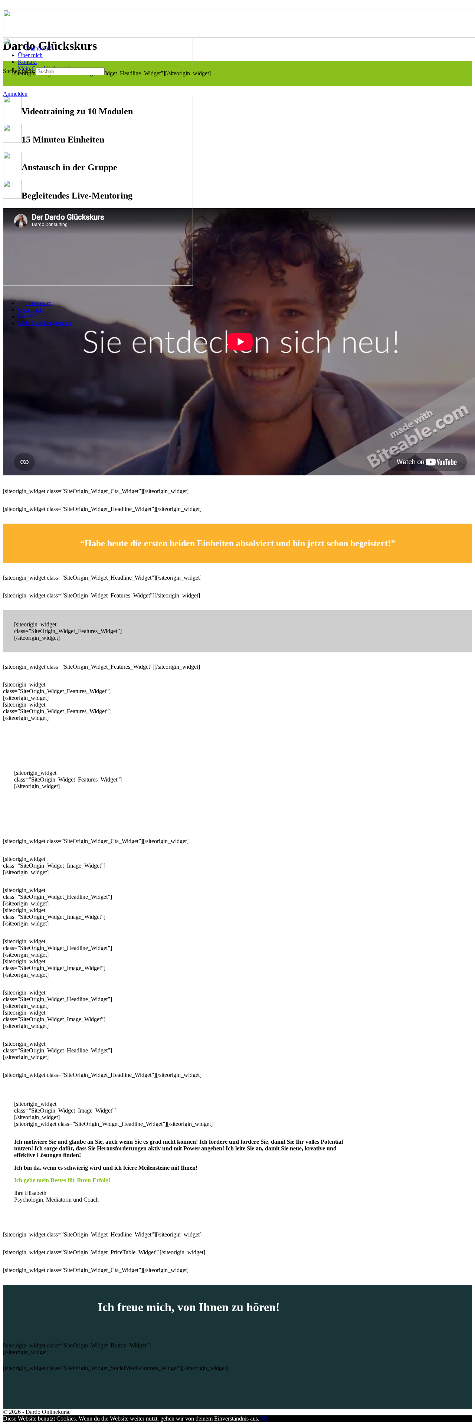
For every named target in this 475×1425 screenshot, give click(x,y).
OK (263, 1418)
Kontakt (27, 316)
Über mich (30, 310)
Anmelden (15, 94)
